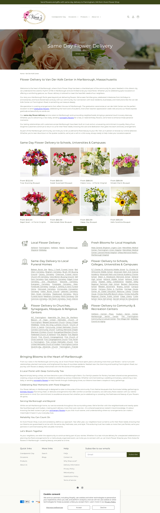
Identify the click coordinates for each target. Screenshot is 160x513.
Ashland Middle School (113, 279)
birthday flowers (26, 392)
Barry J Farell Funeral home (60, 269)
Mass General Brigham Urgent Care (106, 248)
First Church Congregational (50, 337)
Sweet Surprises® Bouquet (61, 183)
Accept (79, 507)
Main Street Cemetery (41, 294)
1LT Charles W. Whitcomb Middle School (108, 269)
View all (80, 228)
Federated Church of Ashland (43, 335)
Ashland (34, 248)
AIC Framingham (38, 317)
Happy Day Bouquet (88, 222)
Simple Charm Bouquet (120, 183)
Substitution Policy (71, 476)
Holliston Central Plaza (102, 314)
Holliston (54, 248)
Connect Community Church (43, 330)
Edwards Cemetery (69, 282)
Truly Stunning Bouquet (30, 183)
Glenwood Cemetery (46, 289)
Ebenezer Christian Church (42, 332)
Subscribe (133, 454)
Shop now (80, 54)
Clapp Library (126, 296)
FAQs (66, 453)
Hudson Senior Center (127, 314)
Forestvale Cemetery (39, 287)
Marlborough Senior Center (104, 316)
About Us (23, 465)
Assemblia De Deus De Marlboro (63, 317)
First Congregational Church (56, 339)
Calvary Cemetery (46, 274)
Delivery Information (72, 465)
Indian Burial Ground (49, 291)
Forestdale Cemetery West (65, 284)
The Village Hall (123, 319)
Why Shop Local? (70, 461)
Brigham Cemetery (53, 272)
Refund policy (69, 473)
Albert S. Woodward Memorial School (114, 277)
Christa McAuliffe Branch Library (110, 294)
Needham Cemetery (52, 296)
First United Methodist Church (59, 342)
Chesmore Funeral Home (67, 274)
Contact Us (68, 457)
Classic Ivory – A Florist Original (93, 183)
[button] (73, 17)
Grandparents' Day (27, 453)
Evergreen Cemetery (40, 284)
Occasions (24, 457)
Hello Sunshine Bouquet (120, 222)
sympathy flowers (67, 118)
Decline (103, 507)
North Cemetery (67, 296)
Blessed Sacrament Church (54, 322)
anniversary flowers (57, 410)
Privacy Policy (110, 502)
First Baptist (62, 335)
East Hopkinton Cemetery (55, 279)
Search (44, 453)
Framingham (44, 248)
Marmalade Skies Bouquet (61, 222)
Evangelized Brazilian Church (66, 332)
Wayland (34, 250)
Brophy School (123, 287)
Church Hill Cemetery (40, 277)
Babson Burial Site (39, 269)
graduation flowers (41, 109)
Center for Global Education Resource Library (111, 291)
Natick (62, 248)
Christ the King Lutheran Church (54, 325)
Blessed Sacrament (106, 287)
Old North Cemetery (56, 299)
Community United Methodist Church (61, 327)
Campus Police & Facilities (111, 289)
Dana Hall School (105, 299)
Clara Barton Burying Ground (62, 277)
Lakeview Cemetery (69, 291)
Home (22, 73)
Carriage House (131, 289)
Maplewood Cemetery (61, 294)
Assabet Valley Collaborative (111, 282)
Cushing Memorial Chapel (67, 330)
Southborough (72, 248)
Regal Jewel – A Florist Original (33, 222)
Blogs (44, 457)
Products (23, 461)
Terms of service (70, 480)
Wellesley (43, 250)
